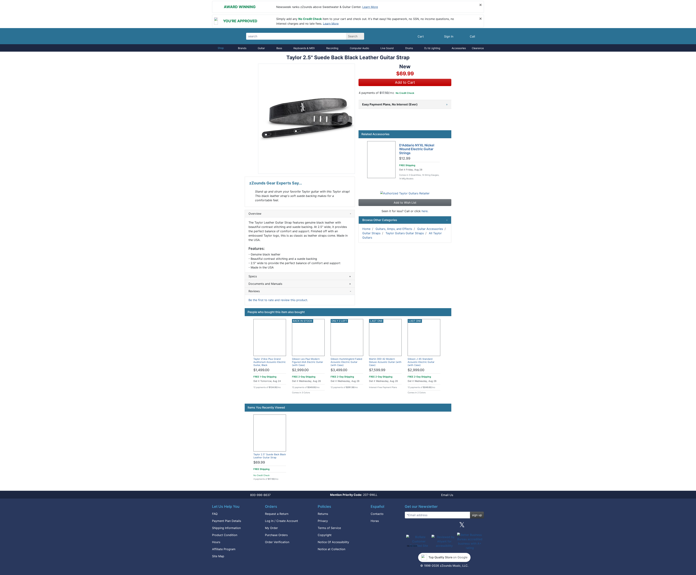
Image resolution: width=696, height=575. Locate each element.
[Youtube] (479, 526)
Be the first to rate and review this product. (278, 300)
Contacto (377, 514)
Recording (332, 48)
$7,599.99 (377, 370)
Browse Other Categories (405, 219)
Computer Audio (359, 48)
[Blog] (409, 526)
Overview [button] (299, 213)
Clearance (478, 48)
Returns (323, 514)
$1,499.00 (261, 370)
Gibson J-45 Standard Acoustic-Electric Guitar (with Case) (421, 361)
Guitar (261, 48)
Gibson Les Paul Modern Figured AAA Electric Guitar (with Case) (307, 361)
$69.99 (259, 462)
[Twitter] (462, 526)
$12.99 (404, 159)
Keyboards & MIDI (304, 48)
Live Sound (387, 48)
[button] (306, 119)
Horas (375, 521)
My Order (271, 528)
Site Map (218, 556)
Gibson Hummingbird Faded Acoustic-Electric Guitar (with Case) (346, 361)
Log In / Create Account (281, 521)
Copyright (325, 535)
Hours (216, 542)
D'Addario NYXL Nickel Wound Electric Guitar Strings (416, 149)
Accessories (459, 48)
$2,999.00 (300, 370)
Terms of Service (329, 528)
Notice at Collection (331, 549)
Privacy (323, 521)
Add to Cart (405, 82)
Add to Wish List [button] (405, 202)
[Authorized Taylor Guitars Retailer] (405, 193)
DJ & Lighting (432, 48)
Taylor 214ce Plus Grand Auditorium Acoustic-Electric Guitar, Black (269, 361)
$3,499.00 (339, 370)
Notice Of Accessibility (333, 542)
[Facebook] (426, 526)
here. (425, 211)
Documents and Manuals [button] (299, 283)
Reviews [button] (299, 291)
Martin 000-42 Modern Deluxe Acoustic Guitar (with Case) (385, 361)
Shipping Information (226, 528)
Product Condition (224, 535)
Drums (409, 48)
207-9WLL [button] (353, 495)
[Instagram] (444, 526)
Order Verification (277, 542)
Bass (279, 48)
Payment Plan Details (226, 521)
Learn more (370, 7)
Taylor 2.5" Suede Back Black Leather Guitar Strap (269, 456)
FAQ (215, 514)
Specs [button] (299, 276)
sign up (477, 515)
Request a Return (276, 514)
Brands (242, 48)
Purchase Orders (276, 535)
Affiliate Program (223, 549)
